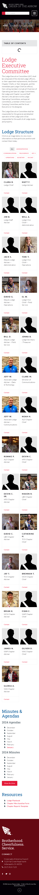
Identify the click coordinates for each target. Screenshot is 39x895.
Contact (6, 193)
